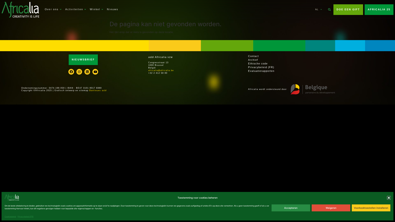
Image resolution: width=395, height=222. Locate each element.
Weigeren (331, 207)
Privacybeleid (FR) (25, 216)
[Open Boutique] (102, 9)
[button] (388, 197)
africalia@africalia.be (161, 70)
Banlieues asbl (98, 90)
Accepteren (290, 207)
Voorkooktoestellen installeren (371, 207)
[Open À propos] (60, 9)
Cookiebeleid (10, 216)
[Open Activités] (85, 9)
